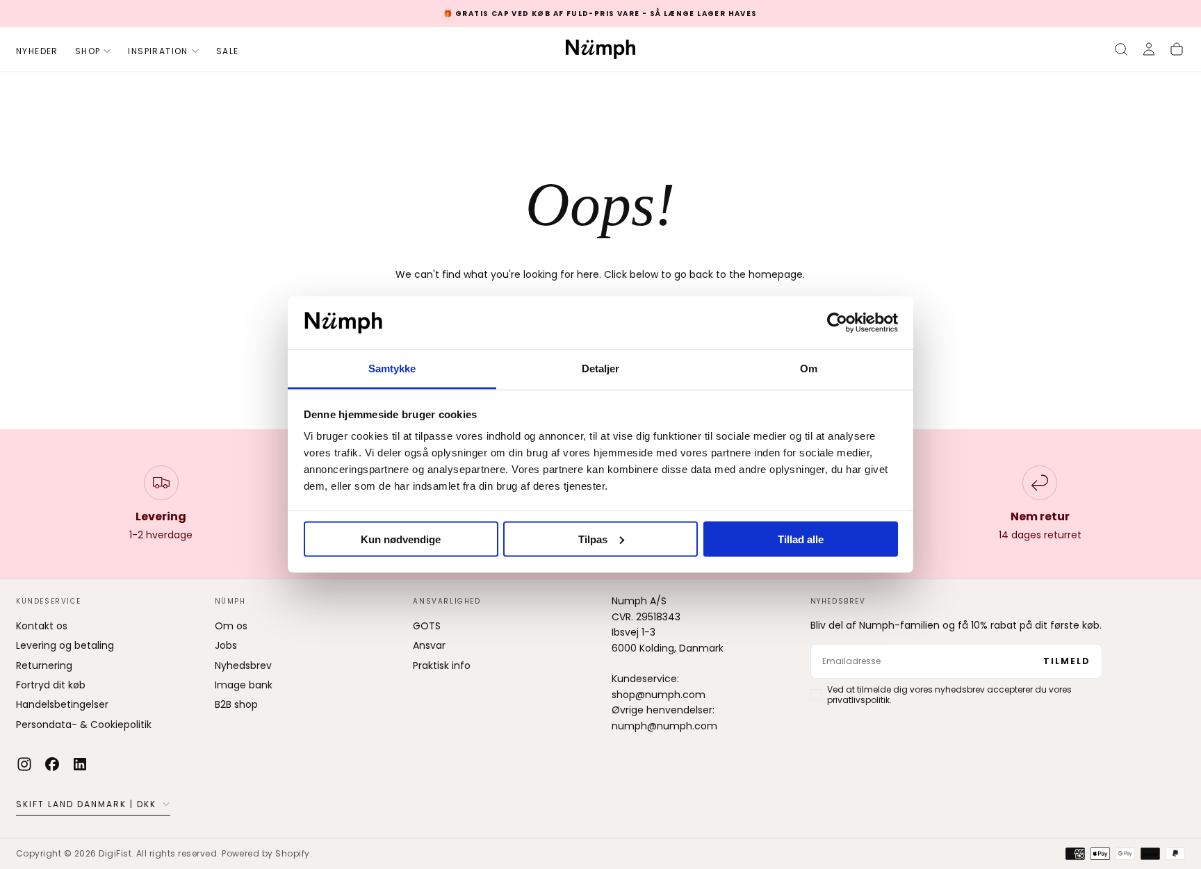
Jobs (226, 645)
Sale (227, 51)
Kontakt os (41, 626)
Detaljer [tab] (601, 368)
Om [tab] (808, 368)
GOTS (427, 626)
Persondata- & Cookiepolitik (84, 724)
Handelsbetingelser (62, 704)
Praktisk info (442, 665)
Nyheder (37, 51)
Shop (88, 51)
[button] (1121, 49)
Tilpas (592, 539)
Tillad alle (801, 539)
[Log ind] (1149, 49)
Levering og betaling (65, 645)
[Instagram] (24, 764)
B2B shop (236, 704)
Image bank (243, 685)
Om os (231, 626)
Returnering (44, 665)
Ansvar (429, 645)
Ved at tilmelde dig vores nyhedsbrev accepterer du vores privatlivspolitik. (949, 694)
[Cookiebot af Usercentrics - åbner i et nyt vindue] (837, 323)
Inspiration (158, 51)
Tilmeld (1066, 661)
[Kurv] (1176, 49)
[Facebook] (52, 764)
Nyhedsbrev (243, 665)
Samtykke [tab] (392, 368)
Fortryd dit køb (50, 685)
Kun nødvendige (401, 539)
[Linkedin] (80, 764)
